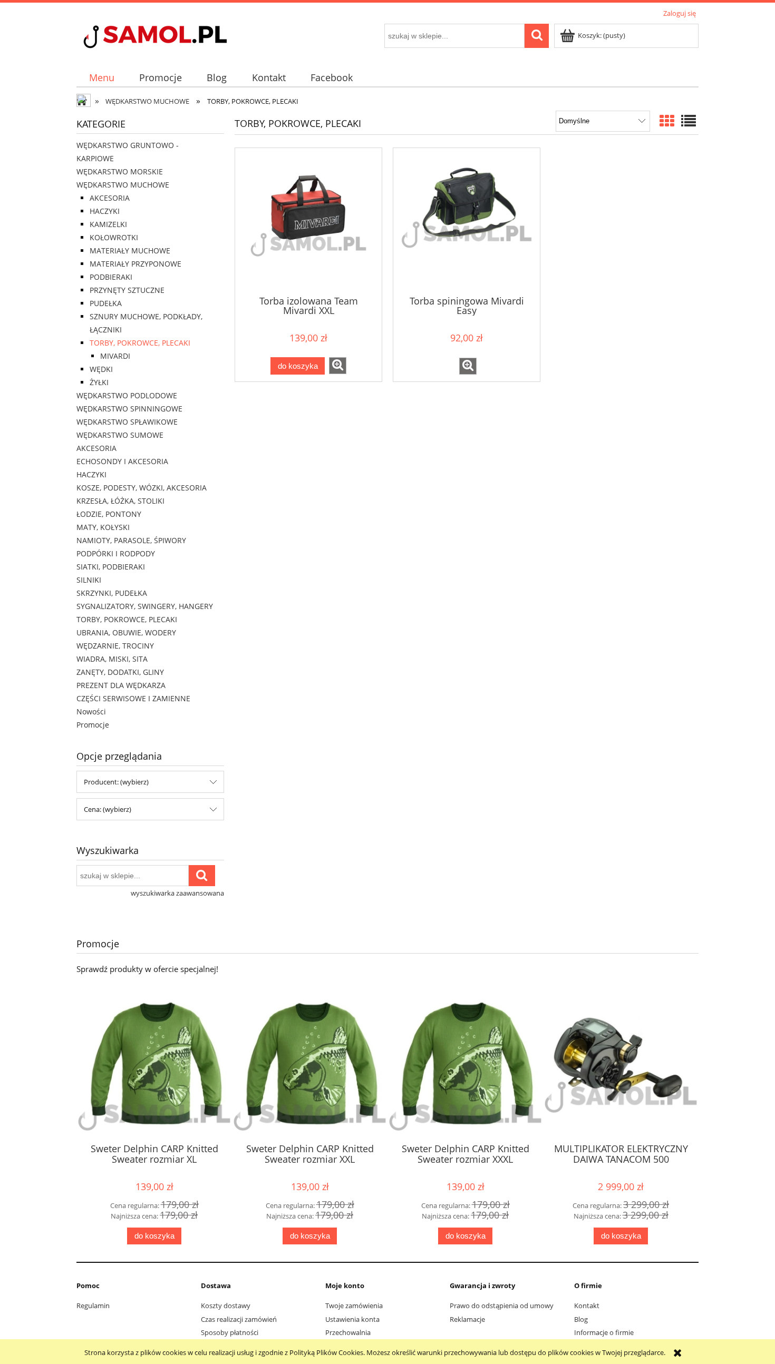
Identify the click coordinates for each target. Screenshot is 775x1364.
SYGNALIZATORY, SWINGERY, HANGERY (144, 606)
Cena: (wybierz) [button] (107, 809)
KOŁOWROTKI (114, 237)
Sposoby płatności (229, 1332)
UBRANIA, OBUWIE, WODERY (126, 632)
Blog (581, 1319)
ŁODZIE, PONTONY (108, 514)
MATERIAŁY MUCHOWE (130, 251)
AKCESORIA (110, 198)
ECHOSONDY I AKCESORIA (122, 461)
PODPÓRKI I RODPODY (115, 553)
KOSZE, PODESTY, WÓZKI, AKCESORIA (141, 488)
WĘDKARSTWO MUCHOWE (122, 185)
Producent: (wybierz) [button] (116, 782)
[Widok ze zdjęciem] (667, 121)
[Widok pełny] (688, 121)
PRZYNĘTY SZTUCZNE (127, 290)
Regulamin (93, 1305)
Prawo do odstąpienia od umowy (502, 1305)
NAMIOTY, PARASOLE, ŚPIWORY (131, 540)
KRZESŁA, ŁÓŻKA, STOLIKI (120, 501)
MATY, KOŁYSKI (103, 527)
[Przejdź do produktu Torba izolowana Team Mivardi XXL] (308, 221)
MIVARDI (115, 356)
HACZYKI (105, 211)
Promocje (92, 725)
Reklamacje (467, 1319)
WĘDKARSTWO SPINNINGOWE (129, 409)
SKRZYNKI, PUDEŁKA (111, 593)
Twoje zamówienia (354, 1305)
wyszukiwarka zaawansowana (177, 893)
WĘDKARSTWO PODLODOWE (126, 395)
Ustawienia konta (352, 1319)
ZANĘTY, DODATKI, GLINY (120, 672)
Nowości (91, 711)
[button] (337, 365)
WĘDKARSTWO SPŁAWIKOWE (127, 422)
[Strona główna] (174, 37)
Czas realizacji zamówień (239, 1319)
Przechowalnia (348, 1332)
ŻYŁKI (99, 382)
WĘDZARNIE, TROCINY (115, 646)
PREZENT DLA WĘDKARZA (121, 685)
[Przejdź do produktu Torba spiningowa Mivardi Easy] (466, 221)
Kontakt (586, 1305)
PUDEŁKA (106, 303)
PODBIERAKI (111, 277)
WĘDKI (101, 369)
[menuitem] (101, 77)
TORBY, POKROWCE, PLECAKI (140, 343)
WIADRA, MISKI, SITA (112, 659)
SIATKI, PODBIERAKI (110, 567)
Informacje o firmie (604, 1332)
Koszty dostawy (225, 1305)
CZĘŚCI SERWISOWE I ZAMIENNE (133, 698)
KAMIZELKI (108, 224)
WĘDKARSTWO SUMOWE (119, 435)
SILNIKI (88, 580)
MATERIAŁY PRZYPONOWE (135, 264)
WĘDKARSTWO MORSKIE (119, 171)
